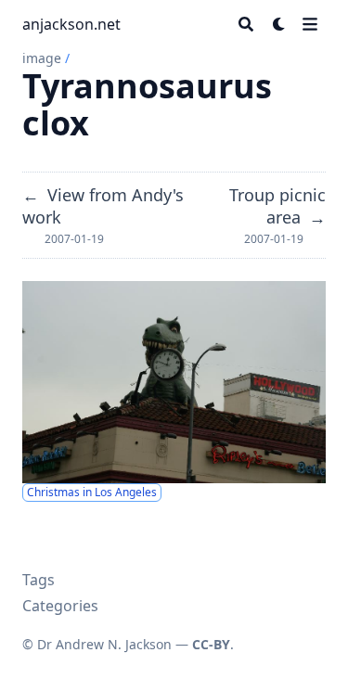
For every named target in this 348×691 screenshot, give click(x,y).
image (41, 58)
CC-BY (211, 644)
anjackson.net (71, 24)
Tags (38, 579)
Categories (60, 605)
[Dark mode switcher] (279, 24)
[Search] (245, 24)
